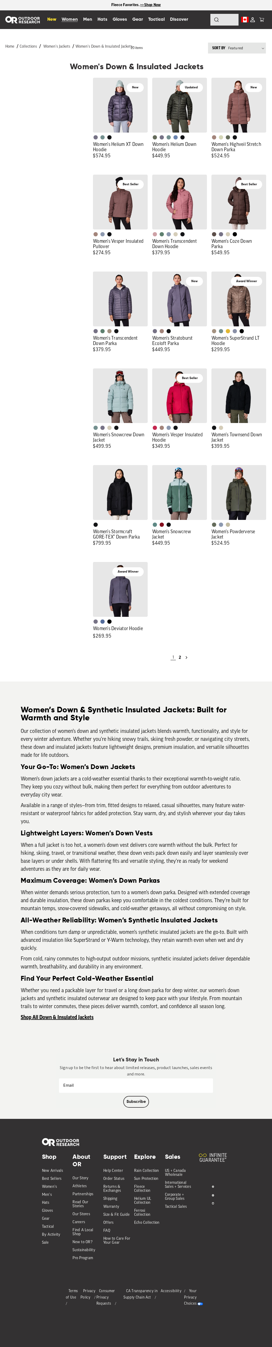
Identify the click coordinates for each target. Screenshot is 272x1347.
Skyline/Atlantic (102, 621)
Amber (228, 331)
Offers (108, 1223)
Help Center (113, 1171)
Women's (49, 1187)
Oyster (175, 234)
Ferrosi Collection (142, 1213)
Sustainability (84, 1250)
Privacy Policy (88, 1294)
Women (70, 19)
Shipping (110, 1199)
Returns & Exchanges (112, 1189)
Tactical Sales (176, 1207)
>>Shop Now (150, 5)
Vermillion (162, 525)
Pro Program (83, 1258)
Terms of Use (72, 1294)
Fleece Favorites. (126, 5)
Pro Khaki (221, 137)
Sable (109, 331)
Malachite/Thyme (155, 525)
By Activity (51, 1235)
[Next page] (186, 657)
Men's (47, 1195)
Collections (28, 47)
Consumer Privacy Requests (105, 1297)
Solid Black (235, 234)
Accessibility (171, 1291)
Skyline (175, 137)
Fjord (102, 234)
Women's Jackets (56, 47)
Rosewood (155, 234)
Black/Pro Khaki (228, 525)
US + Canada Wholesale (175, 1173)
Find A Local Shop (83, 1232)
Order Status (113, 1179)
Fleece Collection (142, 1189)
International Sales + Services (178, 1185)
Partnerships (83, 1194)
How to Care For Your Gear (116, 1241)
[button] (261, 20)
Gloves (47, 1211)
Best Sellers (52, 1179)
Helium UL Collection (142, 1201)
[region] (136, 5)
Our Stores (81, 1214)
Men (87, 19)
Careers (79, 1222)
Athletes (80, 1186)
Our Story (80, 1178)
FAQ (106, 1231)
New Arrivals (52, 1171)
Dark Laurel (155, 137)
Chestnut (214, 234)
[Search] (202, 20)
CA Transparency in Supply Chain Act (141, 1294)
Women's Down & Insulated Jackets (103, 47)
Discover (179, 19)
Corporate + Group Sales (175, 1197)
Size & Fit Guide (116, 1215)
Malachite (162, 234)
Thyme (102, 137)
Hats (45, 1203)
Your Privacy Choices (190, 1297)
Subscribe (136, 1102)
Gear (46, 1219)
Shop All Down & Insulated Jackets (57, 1017)
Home (9, 47)
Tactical (48, 1227)
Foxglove (155, 428)
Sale (45, 1243)
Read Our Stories (80, 1204)
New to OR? (82, 1242)
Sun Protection (146, 1179)
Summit (235, 331)
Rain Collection (146, 1171)
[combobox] (224, 20)
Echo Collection (147, 1223)
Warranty (111, 1207)
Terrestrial (214, 137)
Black (109, 137)
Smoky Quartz (96, 137)
